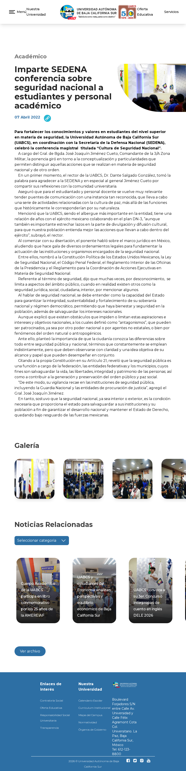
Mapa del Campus (90, 715)
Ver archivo (30, 651)
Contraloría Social (51, 700)
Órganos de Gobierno (92, 729)
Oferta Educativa (51, 707)
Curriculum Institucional (94, 707)
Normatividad (87, 722)
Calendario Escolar (90, 700)
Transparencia (49, 727)
